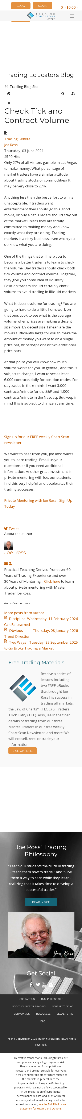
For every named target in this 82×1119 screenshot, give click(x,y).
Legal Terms (65, 1013)
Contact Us (27, 999)
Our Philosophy (51, 999)
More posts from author (24, 612)
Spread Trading (62, 1006)
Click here (52, 581)
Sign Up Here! (23, 750)
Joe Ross (11, 144)
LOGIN (42, 5)
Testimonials (21, 1013)
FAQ (42, 1021)
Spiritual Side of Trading (29, 1006)
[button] (63, 94)
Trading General (18, 138)
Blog (21, 5)
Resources (43, 1013)
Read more (41, 902)
